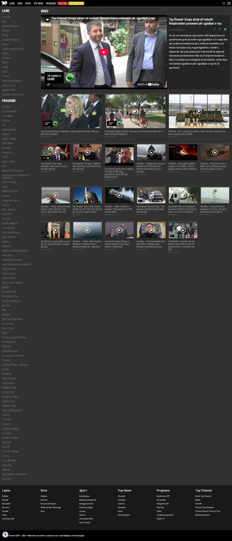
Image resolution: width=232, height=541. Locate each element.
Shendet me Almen (10, 396)
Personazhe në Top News (13, 355)
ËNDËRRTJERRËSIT (10, 191)
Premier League (86, 507)
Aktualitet (6, 504)
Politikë (5, 496)
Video (20, 3)
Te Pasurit (6, 419)
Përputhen (7, 346)
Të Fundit (6, 17)
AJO (4, 125)
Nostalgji (6, 314)
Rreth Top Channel (203, 496)
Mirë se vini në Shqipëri (12, 282)
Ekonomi (6, 30)
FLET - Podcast (9, 209)
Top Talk (6, 446)
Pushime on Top (9, 387)
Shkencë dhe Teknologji (51, 507)
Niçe (4, 310)
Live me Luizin (8, 273)
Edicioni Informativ (10, 26)
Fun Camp (6, 218)
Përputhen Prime (9, 351)
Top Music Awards (10, 437)
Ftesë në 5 (7, 214)
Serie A (82, 515)
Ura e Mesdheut (9, 460)
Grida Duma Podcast (11, 232)
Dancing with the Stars (12, 170)
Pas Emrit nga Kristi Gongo (14, 337)
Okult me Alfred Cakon (12, 319)
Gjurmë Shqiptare (10, 223)
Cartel (5, 157)
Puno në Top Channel (204, 507)
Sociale (5, 67)
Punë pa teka (8, 383)
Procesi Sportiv (9, 378)
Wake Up (6, 469)
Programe (51, 3)
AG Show (6, 120)
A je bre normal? (9, 111)
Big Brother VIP (163, 496)
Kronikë (5, 500)
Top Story (6, 442)
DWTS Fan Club (9, 182)
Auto (43, 511)
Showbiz (121, 496)
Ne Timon (6, 305)
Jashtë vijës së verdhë (12, 259)
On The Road (7, 323)
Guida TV (160, 519)
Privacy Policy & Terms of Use (207, 511)
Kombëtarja (84, 496)
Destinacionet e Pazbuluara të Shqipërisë (15, 176)
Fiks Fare (6, 205)
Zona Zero (6, 478)
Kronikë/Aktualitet (10, 39)
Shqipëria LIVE (163, 504)
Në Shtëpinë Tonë (10, 296)
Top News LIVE (76, 3)
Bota (4, 21)
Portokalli (6, 373)
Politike (5, 53)
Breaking (6, 147)
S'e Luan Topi (8, 392)
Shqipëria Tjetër (9, 405)
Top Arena (6, 433)
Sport (28, 3)
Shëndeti (122, 507)
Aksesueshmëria (202, 515)
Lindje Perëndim (9, 268)
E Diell (5, 186)
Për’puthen (161, 500)
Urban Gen (7, 465)
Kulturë (5, 44)
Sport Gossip (84, 522)
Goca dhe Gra (8, 227)
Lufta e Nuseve (9, 278)
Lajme (12, 3)
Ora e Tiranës (8, 328)
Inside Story (7, 255)
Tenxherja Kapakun (10, 428)
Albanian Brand (9, 129)
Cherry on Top (8, 161)
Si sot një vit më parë (11, 410)
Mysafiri (5, 287)
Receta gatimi (124, 515)
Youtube (62, 3)
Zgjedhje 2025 (8, 90)
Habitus (5, 241)
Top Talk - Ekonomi (10, 451)
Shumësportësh (86, 519)
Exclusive (6, 196)
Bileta (197, 500)
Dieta (120, 511)
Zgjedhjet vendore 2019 (12, 94)
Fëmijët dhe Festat (10, 200)
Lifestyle (121, 500)
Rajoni (5, 62)
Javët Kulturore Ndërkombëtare (16, 264)
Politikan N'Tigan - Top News (15, 364)
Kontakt (198, 504)
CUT (4, 166)
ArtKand (6, 134)
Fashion (121, 504)
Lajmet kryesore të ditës (13, 48)
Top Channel (203, 490)
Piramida (6, 360)
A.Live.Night (7, 116)
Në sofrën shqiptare (11, 300)
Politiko (5, 369)
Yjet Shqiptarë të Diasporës (14, 474)
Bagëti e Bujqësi (9, 138)
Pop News (38, 3)
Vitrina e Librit (8, 85)
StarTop (5, 414)
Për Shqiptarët (9, 341)
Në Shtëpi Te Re (9, 291)
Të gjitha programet (165, 515)
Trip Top (5, 456)
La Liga (82, 511)
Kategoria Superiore (87, 500)
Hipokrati (6, 246)
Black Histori (8, 143)
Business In (7, 152)
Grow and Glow (9, 237)
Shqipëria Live (8, 401)
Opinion (44, 496)
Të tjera (5, 76)
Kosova (5, 35)
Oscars (5, 332)
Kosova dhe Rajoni (48, 504)
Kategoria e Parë (86, 504)
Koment (44, 500)
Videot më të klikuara (12, 80)
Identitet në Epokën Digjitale (15, 250)
